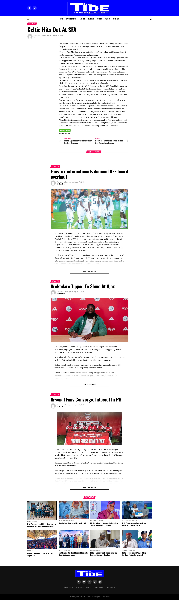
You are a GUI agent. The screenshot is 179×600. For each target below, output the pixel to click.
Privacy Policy (99, 588)
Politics (107, 19)
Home (61, 19)
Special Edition (71, 19)
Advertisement (69, 588)
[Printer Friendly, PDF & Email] (65, 130)
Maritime (82, 19)
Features (91, 19)
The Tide (62, 184)
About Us (89, 588)
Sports (99, 19)
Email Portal (111, 588)
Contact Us (80, 588)
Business (116, 19)
